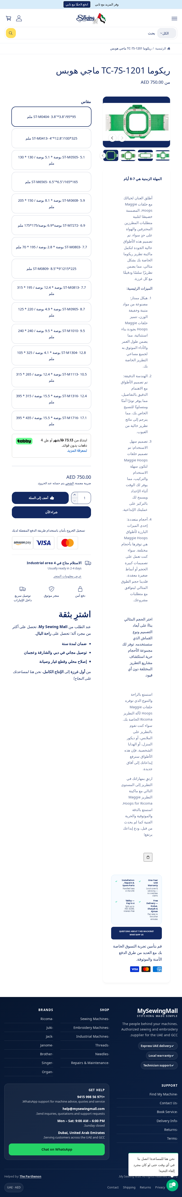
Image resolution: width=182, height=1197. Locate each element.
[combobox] (80, 33)
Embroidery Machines (90, 1027)
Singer (47, 1062)
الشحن (69, 483)
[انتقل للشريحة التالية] (112, 138)
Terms (172, 1138)
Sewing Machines (94, 1018)
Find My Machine (163, 1094)
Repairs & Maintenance (89, 1062)
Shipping (129, 1187)
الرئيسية (160, 48)
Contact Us (168, 1103)
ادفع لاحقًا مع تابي (77, 4)
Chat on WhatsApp (56, 1149)
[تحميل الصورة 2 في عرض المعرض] (145, 155)
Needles (101, 1054)
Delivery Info (167, 1121)
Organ (47, 1072)
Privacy (160, 1187)
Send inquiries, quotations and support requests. (70, 1111)
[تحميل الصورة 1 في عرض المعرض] (162, 155)
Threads (101, 1045)
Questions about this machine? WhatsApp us (136, 933)
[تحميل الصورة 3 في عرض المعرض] (128, 155)
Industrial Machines (92, 1036)
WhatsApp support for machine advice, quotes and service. (63, 1099)
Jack (49, 1036)
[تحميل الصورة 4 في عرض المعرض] (110, 155)
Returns (170, 1129)
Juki (49, 1027)
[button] (174, 18)
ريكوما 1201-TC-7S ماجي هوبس (130, 48)
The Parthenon (30, 1176)
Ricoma (46, 1018)
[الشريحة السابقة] (122, 138)
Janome (46, 1045)
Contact (112, 1187)
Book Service (167, 1111)
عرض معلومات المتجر (67, 576)
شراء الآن (51, 512)
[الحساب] (19, 18)
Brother (46, 1054)
